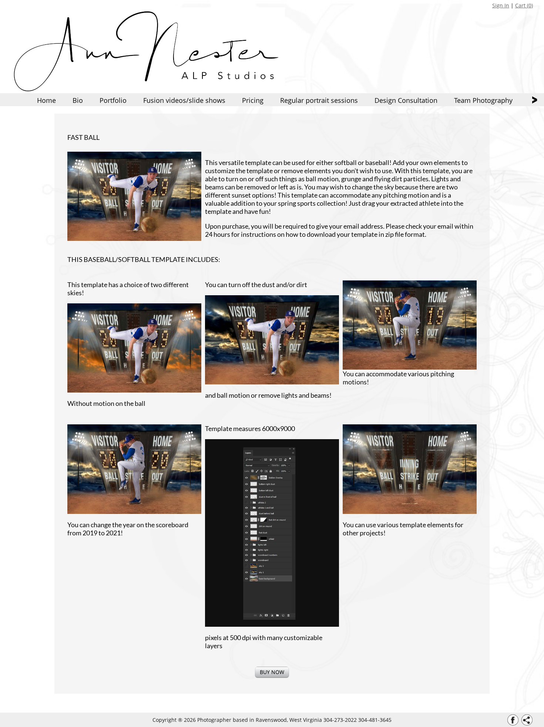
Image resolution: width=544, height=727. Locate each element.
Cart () (524, 5)
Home (46, 100)
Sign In (500, 5)
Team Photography (483, 100)
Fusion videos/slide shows (184, 100)
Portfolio (113, 100)
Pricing (252, 100)
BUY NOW (272, 672)
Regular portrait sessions (319, 100)
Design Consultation (406, 100)
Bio (78, 100)
